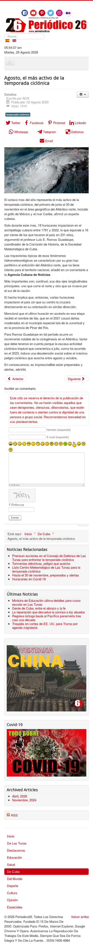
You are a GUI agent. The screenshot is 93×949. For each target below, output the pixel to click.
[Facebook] (24, 13)
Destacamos (16, 850)
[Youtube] (33, 13)
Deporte (12, 885)
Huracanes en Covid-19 (29, 579)
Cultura (12, 893)
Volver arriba (80, 916)
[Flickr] (68, 13)
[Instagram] (59, 13)
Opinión (12, 900)
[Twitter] (50, 13)
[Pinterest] (42, 13)
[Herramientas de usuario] (83, 94)
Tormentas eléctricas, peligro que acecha (41, 563)
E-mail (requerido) (58, 437)
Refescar (17, 505)
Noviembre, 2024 (24, 800)
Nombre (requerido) (59, 430)
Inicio (10, 836)
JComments (83, 526)
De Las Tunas (17, 843)
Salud (11, 864)
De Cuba (13, 871)
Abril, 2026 (19, 796)
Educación (14, 857)
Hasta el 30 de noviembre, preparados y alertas (45, 575)
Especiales (14, 907)
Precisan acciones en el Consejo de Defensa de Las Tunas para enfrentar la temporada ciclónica (49, 557)
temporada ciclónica (17, 114)
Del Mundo (14, 878)
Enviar (15, 517)
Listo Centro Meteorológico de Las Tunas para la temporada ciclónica (46, 569)
